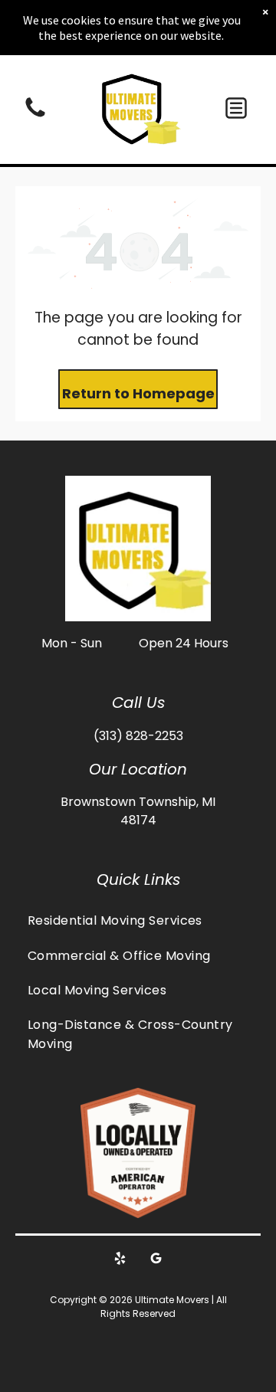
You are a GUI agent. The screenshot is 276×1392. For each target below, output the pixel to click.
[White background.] (35, 116)
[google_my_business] (156, 1260)
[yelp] (120, 1260)
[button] (236, 108)
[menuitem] (138, 920)
